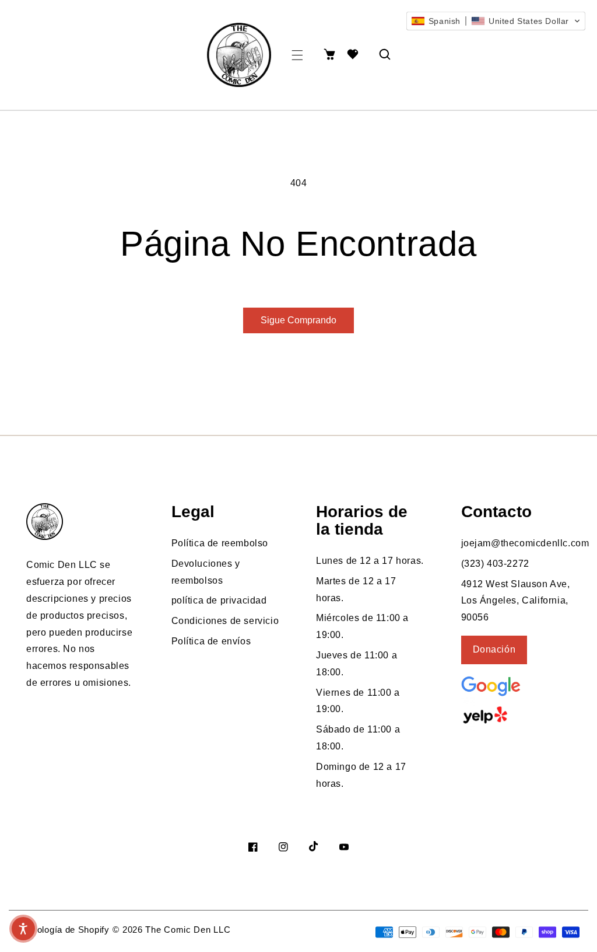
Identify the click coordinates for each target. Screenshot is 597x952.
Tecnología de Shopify (63, 929)
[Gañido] (516, 715)
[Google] (519, 685)
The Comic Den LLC (187, 929)
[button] (297, 55)
